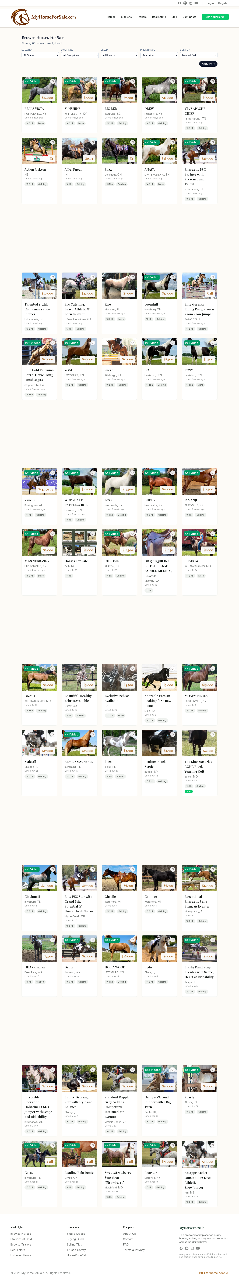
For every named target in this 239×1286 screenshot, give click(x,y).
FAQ (126, 1244)
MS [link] (192, 1192)
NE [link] (26, 174)
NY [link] (156, 771)
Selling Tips (74, 1244)
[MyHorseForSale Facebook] (179, 3)
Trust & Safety (76, 1250)
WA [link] (40, 972)
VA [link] (157, 580)
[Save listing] (52, 81)
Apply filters (208, 63)
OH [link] (119, 174)
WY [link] (78, 972)
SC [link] (119, 113)
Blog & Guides (76, 1233)
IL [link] (37, 766)
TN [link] (204, 118)
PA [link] (42, 385)
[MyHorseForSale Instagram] (190, 3)
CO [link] (75, 706)
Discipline (67, 50)
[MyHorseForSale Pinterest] (185, 3)
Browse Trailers (20, 1244)
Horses (111, 16)
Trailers (142, 16)
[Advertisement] (119, 238)
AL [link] (41, 505)
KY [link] (44, 113)
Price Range (147, 50)
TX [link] (153, 710)
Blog (174, 16)
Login (210, 3)
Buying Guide (75, 1239)
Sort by (185, 50)
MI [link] (119, 901)
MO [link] (208, 566)
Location (27, 50)
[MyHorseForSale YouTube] (196, 3)
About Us (129, 1233)
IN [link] (66, 174)
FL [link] (118, 309)
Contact (128, 1239)
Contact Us (189, 16)
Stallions (126, 16)
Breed (104, 50)
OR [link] (83, 916)
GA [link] (89, 319)
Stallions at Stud (21, 1239)
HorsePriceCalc (77, 1255)
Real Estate (159, 16)
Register (223, 3)
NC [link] (73, 566)
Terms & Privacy (134, 1250)
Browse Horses (20, 1233)
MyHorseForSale (191, 1228)
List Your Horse (215, 16)
